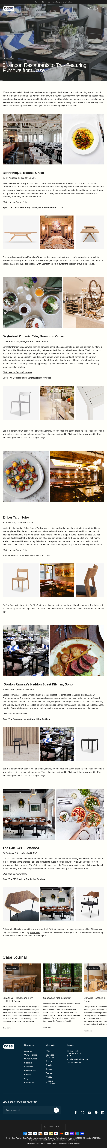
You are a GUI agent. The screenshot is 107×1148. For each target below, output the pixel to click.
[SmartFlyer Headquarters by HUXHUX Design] (22, 977)
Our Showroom (30, 1059)
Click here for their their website (17, 372)
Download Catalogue (50, 1056)
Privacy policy (41, 1143)
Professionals (30, 1071)
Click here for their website (15, 202)
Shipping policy (62, 1143)
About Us (28, 1051)
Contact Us (29, 1082)
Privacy (49, 1077)
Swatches (28, 1067)
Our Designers (30, 1055)
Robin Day (35, 932)
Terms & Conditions (50, 1082)
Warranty (49, 1073)
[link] (74, 1054)
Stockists (28, 1063)
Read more (7, 1028)
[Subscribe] (56, 1110)
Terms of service (51, 1143)
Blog (26, 1078)
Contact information (74, 1143)
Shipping (49, 1065)
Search (49, 1061)
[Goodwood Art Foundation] (62, 977)
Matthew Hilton (75, 434)
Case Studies (12, 968)
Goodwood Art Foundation (57, 998)
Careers (27, 1075)
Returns (49, 1069)
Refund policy (31, 1143)
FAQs (48, 1051)
